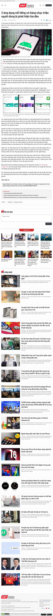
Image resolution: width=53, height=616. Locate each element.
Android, (4, 63)
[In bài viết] (44, 20)
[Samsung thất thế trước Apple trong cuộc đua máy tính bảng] (10, 470)
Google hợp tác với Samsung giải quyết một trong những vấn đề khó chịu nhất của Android (36, 529)
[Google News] (49, 20)
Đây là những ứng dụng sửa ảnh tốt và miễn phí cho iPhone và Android (21, 195)
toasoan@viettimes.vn (46, 600)
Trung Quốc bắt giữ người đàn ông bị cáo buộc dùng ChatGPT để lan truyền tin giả (35, 372)
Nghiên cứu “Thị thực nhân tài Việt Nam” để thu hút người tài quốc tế (33, 244)
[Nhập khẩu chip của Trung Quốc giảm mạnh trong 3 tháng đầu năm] (10, 360)
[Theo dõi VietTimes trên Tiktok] (49, 608)
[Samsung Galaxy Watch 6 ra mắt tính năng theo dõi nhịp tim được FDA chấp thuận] (10, 485)
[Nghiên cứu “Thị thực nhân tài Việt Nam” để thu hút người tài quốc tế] (33, 237)
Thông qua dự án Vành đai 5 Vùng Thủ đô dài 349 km (46, 261)
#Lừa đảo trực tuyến (18, 202)
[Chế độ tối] (43, 5)
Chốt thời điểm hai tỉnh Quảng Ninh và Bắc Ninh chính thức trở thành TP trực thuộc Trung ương (46, 245)
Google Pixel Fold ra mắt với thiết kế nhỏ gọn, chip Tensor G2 (35, 308)
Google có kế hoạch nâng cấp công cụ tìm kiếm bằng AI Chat (35, 544)
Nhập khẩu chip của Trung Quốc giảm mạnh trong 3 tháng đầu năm (36, 356)
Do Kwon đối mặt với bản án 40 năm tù (34, 512)
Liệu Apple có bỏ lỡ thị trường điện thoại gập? (35, 277)
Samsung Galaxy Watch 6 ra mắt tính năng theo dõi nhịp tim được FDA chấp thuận (36, 481)
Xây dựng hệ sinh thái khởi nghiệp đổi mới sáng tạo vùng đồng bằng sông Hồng (36, 388)
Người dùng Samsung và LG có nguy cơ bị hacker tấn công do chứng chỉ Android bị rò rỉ (25, 197)
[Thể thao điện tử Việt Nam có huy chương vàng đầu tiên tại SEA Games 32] (10, 579)
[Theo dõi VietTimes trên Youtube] (46, 608)
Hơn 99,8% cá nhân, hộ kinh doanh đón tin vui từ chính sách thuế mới (19, 244)
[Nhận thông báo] (40, 5)
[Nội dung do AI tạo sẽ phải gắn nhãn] (6, 254)
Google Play (49, 614)
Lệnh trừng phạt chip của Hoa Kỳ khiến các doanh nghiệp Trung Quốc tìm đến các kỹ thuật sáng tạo (36, 325)
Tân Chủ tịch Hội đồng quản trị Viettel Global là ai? (34, 419)
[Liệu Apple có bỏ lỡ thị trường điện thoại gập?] (10, 281)
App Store (43, 614)
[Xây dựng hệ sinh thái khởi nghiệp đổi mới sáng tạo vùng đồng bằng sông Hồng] (10, 391)
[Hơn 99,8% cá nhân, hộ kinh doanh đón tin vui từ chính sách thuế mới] (19, 237)
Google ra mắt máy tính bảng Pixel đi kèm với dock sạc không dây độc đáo (35, 293)
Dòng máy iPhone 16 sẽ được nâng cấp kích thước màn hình (36, 450)
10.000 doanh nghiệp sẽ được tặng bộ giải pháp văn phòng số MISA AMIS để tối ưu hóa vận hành (36, 404)
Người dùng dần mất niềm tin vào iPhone (35, 434)
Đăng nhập (48, 5)
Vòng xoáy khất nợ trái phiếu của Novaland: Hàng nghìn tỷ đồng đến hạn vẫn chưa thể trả (19, 262)
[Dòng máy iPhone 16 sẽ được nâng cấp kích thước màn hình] (10, 454)
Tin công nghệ (7, 272)
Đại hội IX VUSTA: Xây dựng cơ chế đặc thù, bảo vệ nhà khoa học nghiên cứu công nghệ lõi (6, 245)
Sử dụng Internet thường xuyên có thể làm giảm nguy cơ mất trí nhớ (36, 497)
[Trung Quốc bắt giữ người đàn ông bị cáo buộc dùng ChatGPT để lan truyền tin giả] (10, 376)
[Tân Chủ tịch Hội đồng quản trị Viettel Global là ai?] (10, 423)
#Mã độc (10, 202)
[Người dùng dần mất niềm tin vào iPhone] (10, 438)
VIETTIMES (26, 5)
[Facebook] (41, 20)
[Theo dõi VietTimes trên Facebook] (42, 608)
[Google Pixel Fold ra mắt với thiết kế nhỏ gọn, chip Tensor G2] (10, 312)
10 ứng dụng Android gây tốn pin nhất (13, 193)
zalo (44, 608)
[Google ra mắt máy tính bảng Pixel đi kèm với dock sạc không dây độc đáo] (10, 297)
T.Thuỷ (5, 20)
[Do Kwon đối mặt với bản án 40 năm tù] (10, 517)
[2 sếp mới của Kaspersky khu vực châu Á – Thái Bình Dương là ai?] (10, 564)
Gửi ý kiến (49, 223)
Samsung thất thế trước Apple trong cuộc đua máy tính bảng (36, 466)
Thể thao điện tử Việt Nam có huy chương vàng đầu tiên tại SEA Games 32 (35, 575)
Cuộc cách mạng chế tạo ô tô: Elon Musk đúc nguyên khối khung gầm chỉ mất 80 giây (33, 262)
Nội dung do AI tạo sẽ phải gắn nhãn (6, 260)
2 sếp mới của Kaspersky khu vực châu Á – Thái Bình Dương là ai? (36, 560)
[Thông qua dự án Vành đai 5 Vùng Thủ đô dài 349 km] (46, 254)
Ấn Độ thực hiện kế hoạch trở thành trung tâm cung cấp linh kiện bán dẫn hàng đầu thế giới (35, 341)
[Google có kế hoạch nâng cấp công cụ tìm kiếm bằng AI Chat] (10, 548)
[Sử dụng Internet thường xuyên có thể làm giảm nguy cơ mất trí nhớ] (10, 501)
